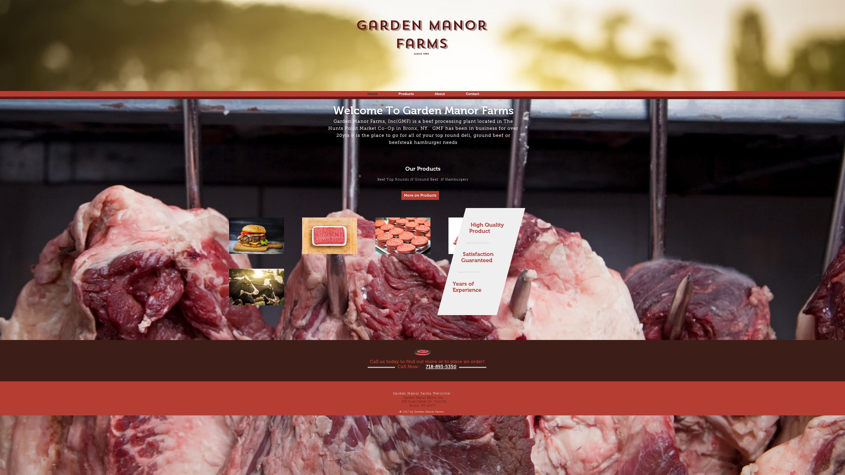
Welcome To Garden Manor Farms (423, 110)
